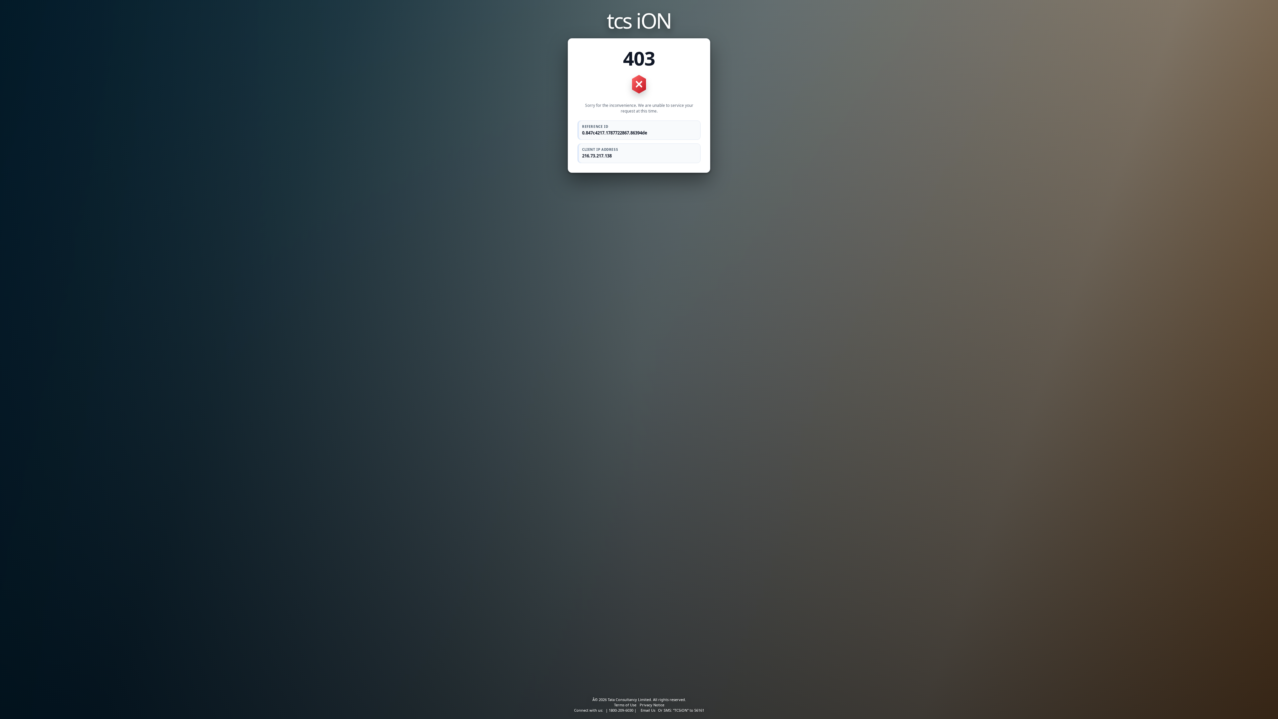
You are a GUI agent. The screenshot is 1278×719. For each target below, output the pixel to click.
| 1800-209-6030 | (621, 710)
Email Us (648, 710)
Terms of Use (625, 704)
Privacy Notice (652, 704)
